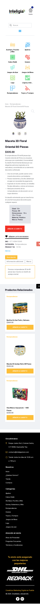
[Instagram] (22, 599)
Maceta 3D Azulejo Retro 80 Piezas (19, 364)
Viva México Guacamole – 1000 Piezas (18, 409)
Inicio (7, 104)
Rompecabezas (15, 104)
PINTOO (7, 251)
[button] (33, 111)
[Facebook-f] (18, 599)
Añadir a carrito (14, 229)
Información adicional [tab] (15, 261)
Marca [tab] (28, 261)
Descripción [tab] (11, 257)
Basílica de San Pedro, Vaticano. (18, 320)
